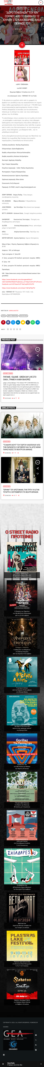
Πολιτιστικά (22, 8)
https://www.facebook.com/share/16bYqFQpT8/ (18, 288)
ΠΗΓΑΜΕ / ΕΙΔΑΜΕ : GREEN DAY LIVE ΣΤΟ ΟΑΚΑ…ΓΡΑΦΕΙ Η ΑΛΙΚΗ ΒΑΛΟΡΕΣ (19, 378)
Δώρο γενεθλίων (12, 315)
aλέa (3, 315)
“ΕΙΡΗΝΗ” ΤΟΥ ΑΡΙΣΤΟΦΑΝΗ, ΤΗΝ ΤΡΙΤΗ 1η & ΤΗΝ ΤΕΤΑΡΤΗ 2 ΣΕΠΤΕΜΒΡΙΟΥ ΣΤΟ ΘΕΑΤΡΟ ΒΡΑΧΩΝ (21, 491)
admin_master (13, 310)
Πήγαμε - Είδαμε (8, 373)
